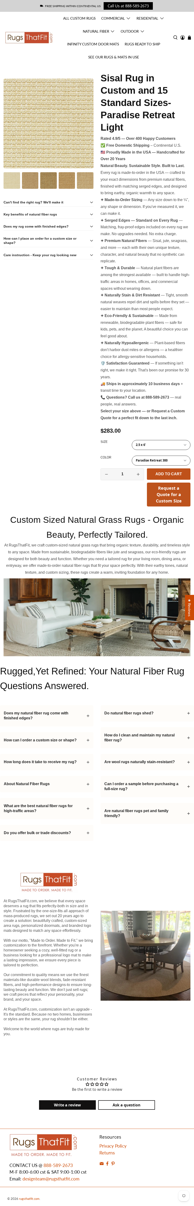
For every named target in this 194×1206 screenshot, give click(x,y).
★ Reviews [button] (189, 607)
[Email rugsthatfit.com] (101, 1164)
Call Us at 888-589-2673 (128, 6)
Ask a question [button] (127, 1105)
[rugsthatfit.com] (29, 37)
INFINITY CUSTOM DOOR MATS (93, 44)
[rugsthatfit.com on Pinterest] (113, 1164)
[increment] (138, 474)
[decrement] (106, 474)
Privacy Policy (113, 1146)
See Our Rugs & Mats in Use (113, 57)
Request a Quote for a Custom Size (169, 494)
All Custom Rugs (79, 18)
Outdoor (130, 31)
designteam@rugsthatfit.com (50, 1178)
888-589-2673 (58, 1165)
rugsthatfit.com (29, 1199)
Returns (107, 1152)
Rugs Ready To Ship (142, 44)
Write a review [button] (67, 1105)
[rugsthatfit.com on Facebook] (107, 1164)
